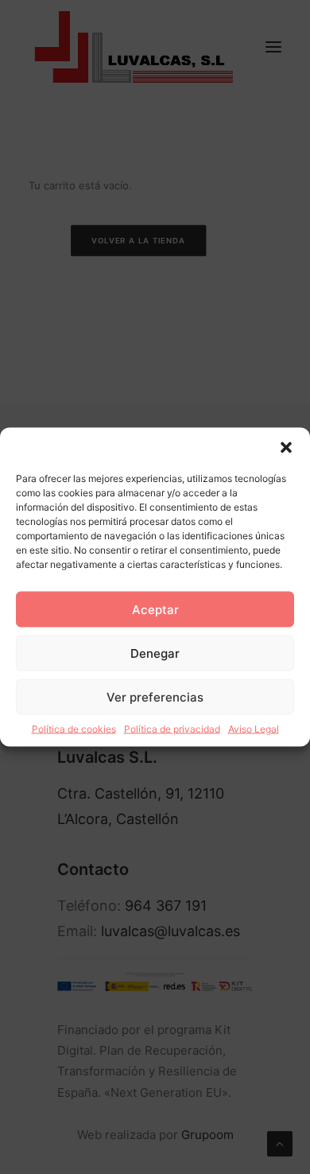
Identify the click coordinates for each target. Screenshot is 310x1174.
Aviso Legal (253, 729)
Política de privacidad (172, 729)
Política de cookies (74, 729)
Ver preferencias (155, 696)
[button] (286, 448)
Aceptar (155, 608)
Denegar (155, 652)
